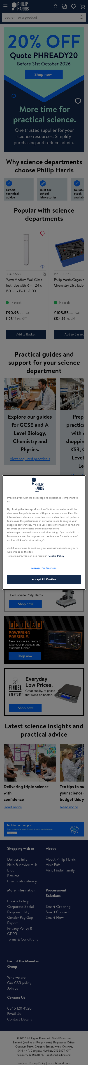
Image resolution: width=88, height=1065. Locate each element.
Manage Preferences (43, 568)
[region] (44, 532)
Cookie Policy (56, 556)
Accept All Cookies (44, 579)
